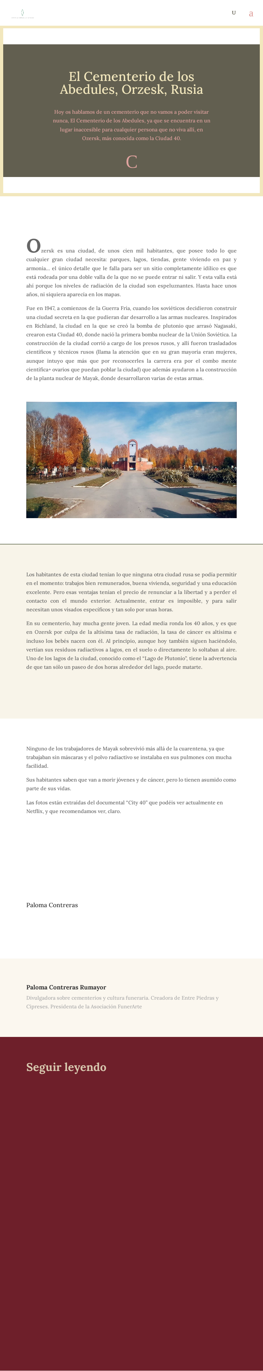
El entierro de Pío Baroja (68, 1111)
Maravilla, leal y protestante (73, 1284)
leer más (41, 1148)
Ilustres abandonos (60, 1193)
